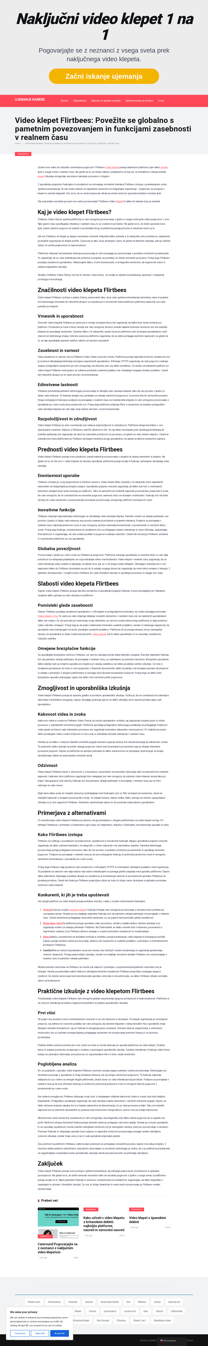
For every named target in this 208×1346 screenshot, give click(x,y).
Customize (20, 1333)
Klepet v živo (34, 1302)
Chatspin (72, 1302)
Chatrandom (54, 1302)
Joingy (157, 1302)
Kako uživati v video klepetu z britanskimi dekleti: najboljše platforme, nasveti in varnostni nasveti (103, 1224)
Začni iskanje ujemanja (104, 76)
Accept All (59, 1333)
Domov (64, 100)
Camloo (89, 1302)
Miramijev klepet (80, 1320)
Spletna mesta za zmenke (139, 100)
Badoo (46, 936)
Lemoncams (110, 1311)
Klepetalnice (79, 100)
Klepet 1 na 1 (140, 1320)
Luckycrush (130, 1311)
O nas (161, 100)
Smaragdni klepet (110, 1302)
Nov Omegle (103, 1320)
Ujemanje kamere (30, 99)
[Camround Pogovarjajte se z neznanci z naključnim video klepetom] (58, 1223)
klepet (41, 176)
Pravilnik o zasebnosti (149, 1340)
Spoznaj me (174, 1302)
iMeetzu (142, 1302)
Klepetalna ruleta (53, 923)
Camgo (92, 1311)
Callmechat (176, 1311)
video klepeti (99, 634)
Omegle (47, 909)
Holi (128, 1302)
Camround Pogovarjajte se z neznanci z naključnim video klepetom (58, 1248)
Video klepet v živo (48, 616)
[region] (39, 1323)
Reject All (39, 1333)
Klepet (119, 201)
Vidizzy (159, 1311)
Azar (145, 1311)
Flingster (121, 1320)
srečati (164, 167)
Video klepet (112, 167)
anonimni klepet (78, 909)
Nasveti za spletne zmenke (106, 100)
